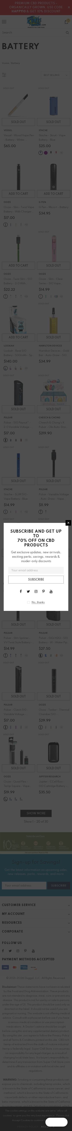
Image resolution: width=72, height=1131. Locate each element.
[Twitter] (28, 591)
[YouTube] (51, 591)
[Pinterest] (43, 591)
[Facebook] (21, 591)
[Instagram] (36, 591)
